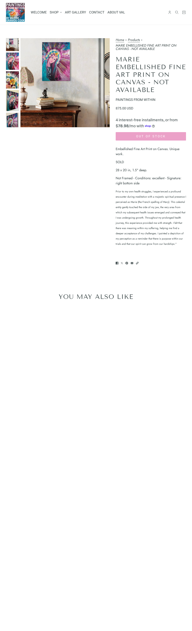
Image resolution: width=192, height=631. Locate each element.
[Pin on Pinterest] (127, 263)
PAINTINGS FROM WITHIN (135, 100)
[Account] (170, 12)
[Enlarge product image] (65, 82)
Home (120, 40)
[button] (137, 263)
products (134, 40)
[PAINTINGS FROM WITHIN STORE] (15, 12)
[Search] (177, 12)
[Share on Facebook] (117, 263)
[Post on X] (122, 263)
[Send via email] (132, 263)
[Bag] (184, 12)
